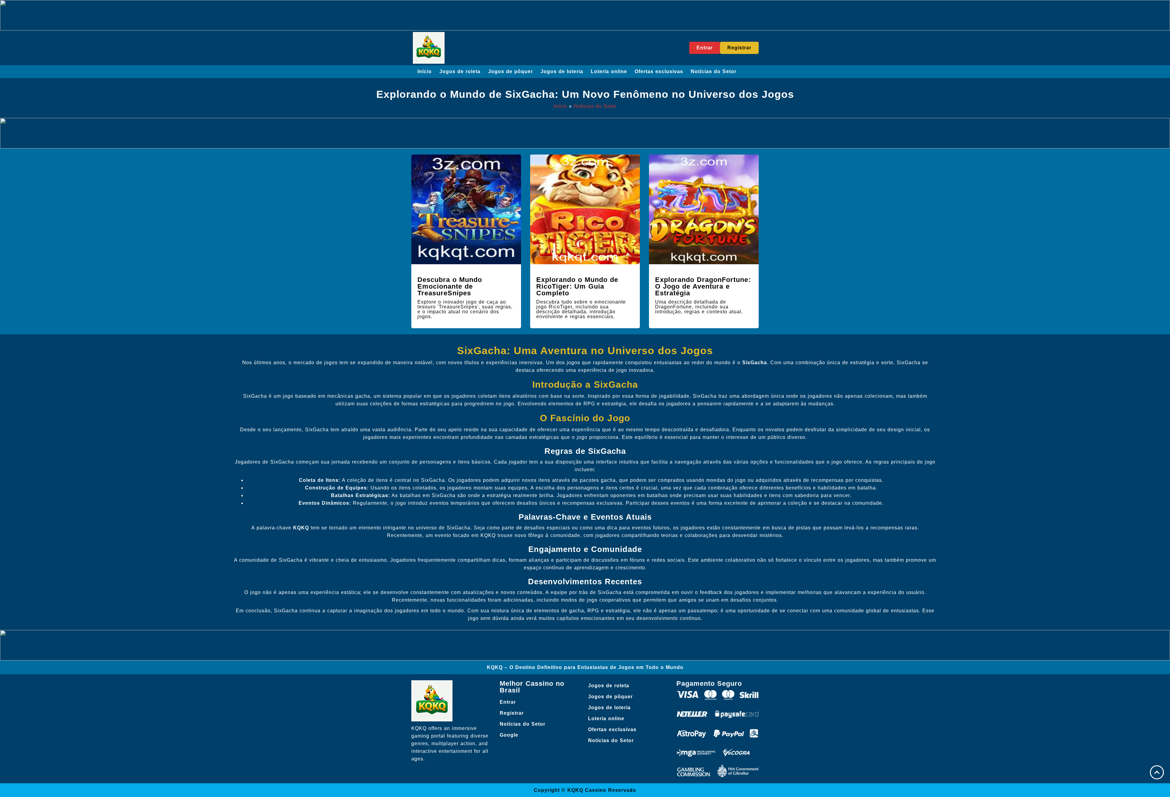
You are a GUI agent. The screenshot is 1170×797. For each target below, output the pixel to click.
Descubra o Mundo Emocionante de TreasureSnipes (449, 286)
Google (509, 735)
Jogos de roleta (459, 71)
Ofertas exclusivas (659, 71)
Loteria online (609, 71)
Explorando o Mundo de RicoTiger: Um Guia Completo (577, 286)
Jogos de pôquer (510, 71)
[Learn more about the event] (585, 15)
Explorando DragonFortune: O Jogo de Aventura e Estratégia (703, 286)
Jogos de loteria (562, 71)
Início (424, 71)
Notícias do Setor (713, 71)
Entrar (508, 702)
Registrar (512, 713)
